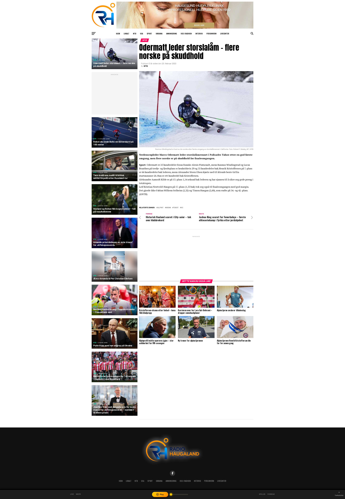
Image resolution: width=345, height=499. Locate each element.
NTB (134, 33)
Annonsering (171, 33)
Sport (149, 33)
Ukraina (159, 33)
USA (141, 33)
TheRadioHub (339, 495)
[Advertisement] (114, 95)
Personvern (211, 33)
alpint (160, 208)
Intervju (199, 33)
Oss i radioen (186, 33)
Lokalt (126, 33)
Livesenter (224, 33)
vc (182, 208)
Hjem (118, 33)
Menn (168, 208)
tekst (176, 208)
